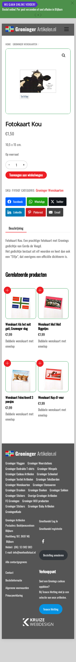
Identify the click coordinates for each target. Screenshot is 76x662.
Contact (9, 572)
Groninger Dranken (15, 490)
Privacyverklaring (14, 595)
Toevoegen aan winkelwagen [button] (7, 290)
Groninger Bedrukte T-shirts (19, 468)
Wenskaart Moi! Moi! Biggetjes (49, 326)
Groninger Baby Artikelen (41, 506)
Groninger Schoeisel (47, 474)
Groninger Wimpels (47, 468)
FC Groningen (12, 501)
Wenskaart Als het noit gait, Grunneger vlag (18, 326)
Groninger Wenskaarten (25, 44)
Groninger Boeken (37, 490)
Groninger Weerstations (40, 463)
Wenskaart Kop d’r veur (51, 397)
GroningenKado (13, 511)
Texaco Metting (50, 609)
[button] (63, 55)
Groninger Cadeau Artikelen (19, 474)
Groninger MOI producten (35, 501)
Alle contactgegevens (16, 562)
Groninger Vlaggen (15, 463)
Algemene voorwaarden (17, 588)
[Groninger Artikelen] (30, 29)
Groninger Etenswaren (44, 485)
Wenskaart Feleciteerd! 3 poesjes (19, 399)
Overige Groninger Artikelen (42, 495)
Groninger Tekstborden (47, 479)
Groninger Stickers (15, 495)
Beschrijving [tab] (16, 228)
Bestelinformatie (13, 580)
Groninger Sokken (59, 490)
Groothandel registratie (50, 529)
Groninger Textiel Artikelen (19, 479)
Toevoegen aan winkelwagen (26, 174)
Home (8, 44)
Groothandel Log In (48, 521)
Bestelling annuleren (53, 555)
